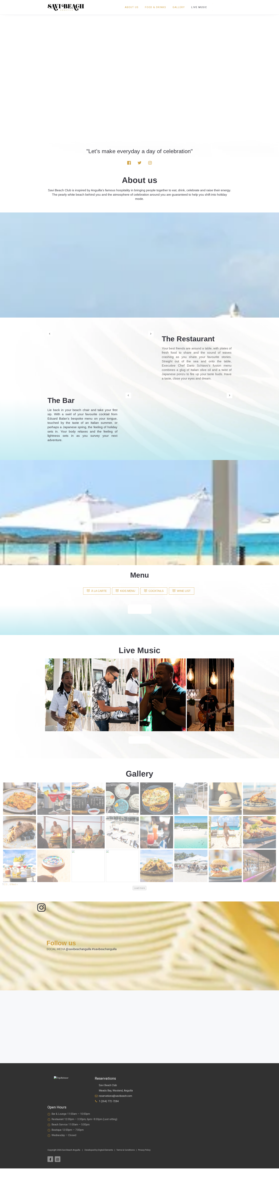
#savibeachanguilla (104, 949)
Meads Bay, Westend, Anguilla (116, 1090)
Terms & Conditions (125, 1150)
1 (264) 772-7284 (109, 1101)
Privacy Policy (144, 1150)
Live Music (199, 7)
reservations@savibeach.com (115, 1095)
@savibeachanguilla (78, 949)
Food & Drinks (155, 7)
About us (132, 7)
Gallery (179, 7)
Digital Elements (105, 1150)
